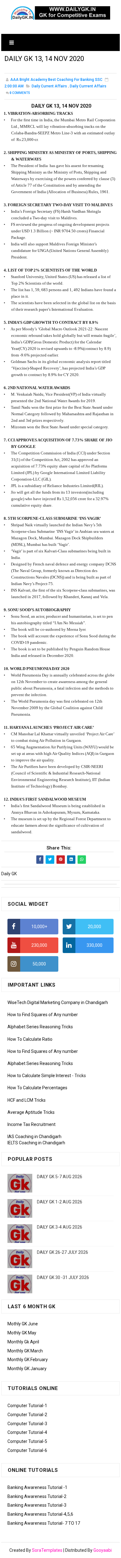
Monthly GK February (27, 1359)
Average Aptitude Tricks (31, 1112)
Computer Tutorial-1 (27, 1405)
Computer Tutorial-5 (27, 1441)
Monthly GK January (27, 1368)
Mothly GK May (21, 1332)
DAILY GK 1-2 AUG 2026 (59, 1201)
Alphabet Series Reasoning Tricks (40, 1026)
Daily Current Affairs (49, 86)
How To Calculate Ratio (29, 1039)
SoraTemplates (47, 1550)
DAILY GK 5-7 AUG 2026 (59, 1176)
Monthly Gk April (23, 1341)
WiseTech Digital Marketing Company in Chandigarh (57, 1002)
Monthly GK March (25, 1350)
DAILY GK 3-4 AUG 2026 (59, 1227)
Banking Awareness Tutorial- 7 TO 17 (43, 1523)
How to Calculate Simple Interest (39, 1075)
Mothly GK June (22, 1323)
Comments (20, 93)
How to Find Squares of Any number (42, 1014)
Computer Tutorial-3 (27, 1423)
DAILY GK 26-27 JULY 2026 (62, 1252)
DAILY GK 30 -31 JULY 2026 (63, 1277)
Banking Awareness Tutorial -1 (37, 1487)
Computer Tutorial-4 (27, 1432)
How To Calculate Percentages (37, 1087)
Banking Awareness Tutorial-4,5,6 (40, 1514)
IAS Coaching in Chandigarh (34, 1136)
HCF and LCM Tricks (26, 1100)
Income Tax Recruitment (31, 1124)
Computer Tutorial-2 (27, 1414)
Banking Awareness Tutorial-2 (36, 1496)
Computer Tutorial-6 (27, 1450)
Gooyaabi (102, 1550)
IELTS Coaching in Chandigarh (36, 1142)
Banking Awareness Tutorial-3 (36, 1505)
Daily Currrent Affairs (88, 86)
